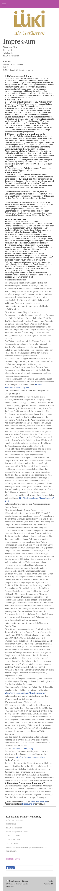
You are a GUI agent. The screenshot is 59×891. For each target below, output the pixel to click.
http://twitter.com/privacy (22, 748)
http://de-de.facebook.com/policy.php (24, 386)
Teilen (11, 868)
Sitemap (25, 881)
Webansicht (48, 883)
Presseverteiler (28, 804)
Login (50, 881)
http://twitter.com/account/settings (30, 757)
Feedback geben (13, 858)
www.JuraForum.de (39, 802)
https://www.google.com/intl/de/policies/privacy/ (25, 692)
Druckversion (15, 881)
